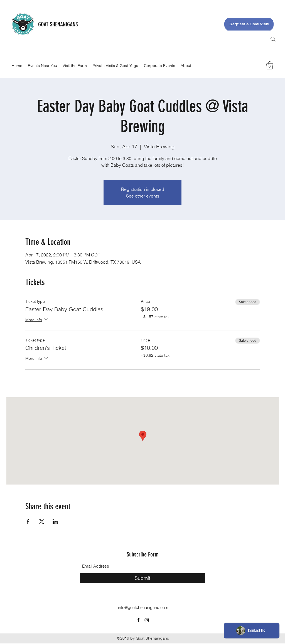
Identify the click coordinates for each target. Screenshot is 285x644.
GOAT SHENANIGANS (58, 24)
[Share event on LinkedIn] (55, 521)
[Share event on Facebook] (28, 521)
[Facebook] (138, 620)
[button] (269, 65)
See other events (142, 196)
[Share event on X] (41, 521)
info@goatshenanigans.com (143, 607)
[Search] (273, 39)
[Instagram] (146, 620)
